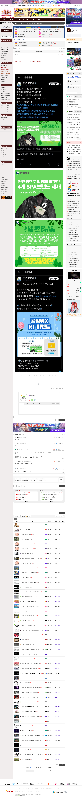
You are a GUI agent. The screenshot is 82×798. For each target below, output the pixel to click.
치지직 (2, 166)
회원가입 (3, 33)
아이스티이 (49, 687)
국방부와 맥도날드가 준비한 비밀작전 (30, 745)
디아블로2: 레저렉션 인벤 (7, 22)
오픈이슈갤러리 (62, 48)
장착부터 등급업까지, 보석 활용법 (73, 224)
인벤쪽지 (30, 400)
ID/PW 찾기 (9, 33)
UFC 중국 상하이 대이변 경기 (29, 697)
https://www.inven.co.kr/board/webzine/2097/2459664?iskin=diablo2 (29, 416)
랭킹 (33, 403)
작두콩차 (48, 740)
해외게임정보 (3, 175)
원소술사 (8, 109)
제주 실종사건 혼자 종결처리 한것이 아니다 (31, 606)
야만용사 (8, 107)
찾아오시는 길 (57, 788)
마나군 (48, 759)
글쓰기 (62, 513)
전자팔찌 (48, 711)
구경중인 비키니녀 (26, 644)
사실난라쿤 (49, 529)
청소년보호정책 (41, 788)
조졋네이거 (49, 649)
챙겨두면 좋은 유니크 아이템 (73, 262)
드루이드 (2, 111)
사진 (50, 518)
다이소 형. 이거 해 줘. (27, 548)
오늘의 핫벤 (3, 150)
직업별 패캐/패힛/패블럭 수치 (73, 230)
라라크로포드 (49, 587)
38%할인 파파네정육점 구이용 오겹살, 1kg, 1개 (74, 149)
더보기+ (37, 490)
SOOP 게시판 (3, 59)
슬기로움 (48, 634)
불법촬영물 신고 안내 (49, 788)
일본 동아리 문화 (26, 534)
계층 (54, 518)
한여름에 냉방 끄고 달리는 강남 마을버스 (31, 558)
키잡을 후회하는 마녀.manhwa (29, 711)
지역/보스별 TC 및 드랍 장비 (72, 248)
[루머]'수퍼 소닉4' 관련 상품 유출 (29, 572)
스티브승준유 (49, 567)
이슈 (20, 518)
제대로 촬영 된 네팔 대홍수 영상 (29, 567)
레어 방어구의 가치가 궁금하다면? (73, 254)
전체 (15, 518)
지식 (46, 518)
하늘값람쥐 (49, 639)
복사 (19, 48)
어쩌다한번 (49, 553)
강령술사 (2, 107)
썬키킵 (48, 606)
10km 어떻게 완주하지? (27, 658)
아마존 (2, 105)
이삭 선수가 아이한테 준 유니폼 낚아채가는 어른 (32, 634)
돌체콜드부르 (49, 644)
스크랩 (49, 388)
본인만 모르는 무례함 (27, 625)
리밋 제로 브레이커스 (4, 187)
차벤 (2, 168)
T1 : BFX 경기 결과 (27, 725)
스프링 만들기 (26, 539)
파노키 (48, 524)
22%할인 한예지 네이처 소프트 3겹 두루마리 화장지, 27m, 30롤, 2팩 (74, 151)
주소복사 (15, 416)
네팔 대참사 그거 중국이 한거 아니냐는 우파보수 (32, 649)
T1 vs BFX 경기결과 (27, 730)
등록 (61, 479)
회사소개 (19, 788)
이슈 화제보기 (60, 27)
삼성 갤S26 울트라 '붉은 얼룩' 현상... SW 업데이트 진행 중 (34, 654)
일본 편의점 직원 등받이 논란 (29, 706)
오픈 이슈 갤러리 (4, 148)
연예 (26, 518)
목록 (59, 54)
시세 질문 (4, 89)
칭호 (39, 403)
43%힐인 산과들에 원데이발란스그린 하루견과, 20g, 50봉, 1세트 (74, 145)
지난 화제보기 (54, 27)
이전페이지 (51, 486)
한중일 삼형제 (26, 682)
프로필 (27, 403)
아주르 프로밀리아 (4, 189)
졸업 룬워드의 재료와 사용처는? (73, 260)
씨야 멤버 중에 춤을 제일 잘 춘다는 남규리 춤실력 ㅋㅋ (33, 678)
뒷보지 (24, 639)
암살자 (8, 105)
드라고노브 (49, 596)
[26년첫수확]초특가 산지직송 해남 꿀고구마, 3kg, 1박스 (74, 147)
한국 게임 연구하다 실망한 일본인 (29, 615)
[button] (25, 501)
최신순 (23, 434)
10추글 (23, 516)
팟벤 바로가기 (3, 164)
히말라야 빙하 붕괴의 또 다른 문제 (29, 668)
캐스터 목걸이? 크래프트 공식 (73, 228)
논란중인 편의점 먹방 (27, 587)
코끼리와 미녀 (26, 721)
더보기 (35, 400)
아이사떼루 (17, 51)
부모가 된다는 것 (26, 524)
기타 (62, 518)
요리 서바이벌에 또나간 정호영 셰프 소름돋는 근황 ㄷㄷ (33, 735)
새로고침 (63, 434)
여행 (2, 173)
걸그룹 (2, 171)
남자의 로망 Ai (26, 759)
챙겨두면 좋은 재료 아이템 (72, 250)
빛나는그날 (49, 730)
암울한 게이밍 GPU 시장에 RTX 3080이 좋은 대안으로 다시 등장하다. (36, 591)
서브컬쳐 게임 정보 (4, 179)
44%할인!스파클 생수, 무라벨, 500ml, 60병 (74, 153)
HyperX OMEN (4, 181)
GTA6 (2, 193)
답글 (63, 440)
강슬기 (48, 701)
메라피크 (48, 558)
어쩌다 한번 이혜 (26, 553)
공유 (46, 388)
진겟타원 (48, 630)
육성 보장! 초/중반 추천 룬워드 (73, 258)
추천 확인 (61, 388)
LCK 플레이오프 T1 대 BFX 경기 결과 (30, 740)
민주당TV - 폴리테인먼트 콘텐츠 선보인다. (31, 630)
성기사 (2, 109)
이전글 (24, 486)
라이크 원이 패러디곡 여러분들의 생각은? (31, 687)
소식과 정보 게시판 (4, 45)
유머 (31, 518)
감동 (58, 518)
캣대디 (48, 658)
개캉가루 (48, 749)
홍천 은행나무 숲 (26, 563)
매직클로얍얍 (49, 678)
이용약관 (28, 788)
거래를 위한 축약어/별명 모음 (73, 234)
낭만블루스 (49, 706)
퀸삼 (48, 725)
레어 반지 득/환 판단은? (72, 252)
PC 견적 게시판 (4, 156)
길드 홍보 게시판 (4, 97)
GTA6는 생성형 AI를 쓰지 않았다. (29, 582)
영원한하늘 (49, 534)
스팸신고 (56, 388)
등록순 (20, 434)
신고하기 (52, 388)
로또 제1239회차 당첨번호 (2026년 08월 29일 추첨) (33, 754)
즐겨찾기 (28, 516)
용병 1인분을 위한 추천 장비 (72, 264)
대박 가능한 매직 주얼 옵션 (72, 256)
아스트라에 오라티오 (4, 191)
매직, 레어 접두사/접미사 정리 (73, 240)
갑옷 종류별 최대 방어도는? (72, 238)
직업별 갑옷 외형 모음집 (72, 222)
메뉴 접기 (55, 403)
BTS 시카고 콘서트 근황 (28, 601)
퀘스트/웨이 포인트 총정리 (72, 232)
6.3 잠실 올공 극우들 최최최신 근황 (30, 692)
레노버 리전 (3, 183)
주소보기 (15, 48)
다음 (50, 767)
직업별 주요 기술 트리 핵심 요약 (73, 226)
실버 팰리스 (3, 185)
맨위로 (56, 486)
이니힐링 (32, 400)
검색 (10, 37)
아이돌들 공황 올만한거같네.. (29, 596)
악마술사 (8, 111)
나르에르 (48, 654)
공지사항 (62, 788)
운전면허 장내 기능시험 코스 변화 (29, 701)
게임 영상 (2, 177)
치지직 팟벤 (3, 57)
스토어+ (79, 39)
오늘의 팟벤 (3, 152)
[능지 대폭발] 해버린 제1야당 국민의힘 (30, 716)
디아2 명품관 (3, 129)
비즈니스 (24, 788)
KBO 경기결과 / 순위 (27, 620)
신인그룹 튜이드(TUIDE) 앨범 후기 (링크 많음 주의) (33, 673)
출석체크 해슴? (26, 529)
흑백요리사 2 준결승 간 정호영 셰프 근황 (31, 663)
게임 (43, 518)
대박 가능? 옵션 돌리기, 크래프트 (73, 236)
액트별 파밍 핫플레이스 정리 (73, 246)
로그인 (75, 5)
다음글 (19, 486)
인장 (21, 403)
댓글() (61, 54)
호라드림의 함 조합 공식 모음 (73, 220)
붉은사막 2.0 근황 (26, 577)
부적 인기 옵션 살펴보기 (72, 266)
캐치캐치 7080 (26, 749)
